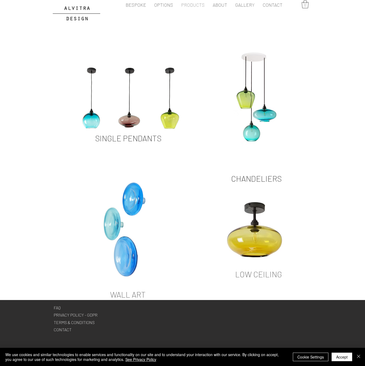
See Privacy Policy (140, 359)
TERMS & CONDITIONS (74, 322)
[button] (305, 4)
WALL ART (128, 294)
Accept (342, 357)
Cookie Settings (310, 357)
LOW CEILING (258, 274)
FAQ (57, 307)
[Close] (358, 357)
